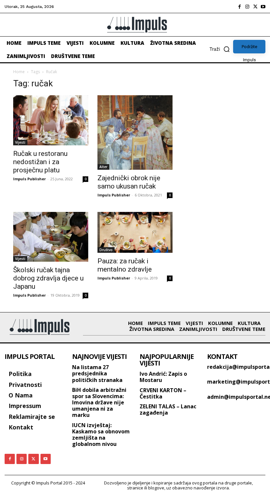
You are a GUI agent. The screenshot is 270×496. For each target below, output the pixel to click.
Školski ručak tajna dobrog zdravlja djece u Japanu (48, 278)
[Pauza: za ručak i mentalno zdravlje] (135, 232)
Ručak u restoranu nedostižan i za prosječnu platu (40, 162)
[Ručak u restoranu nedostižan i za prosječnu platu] (50, 120)
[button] (221, 49)
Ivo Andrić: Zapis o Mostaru (163, 377)
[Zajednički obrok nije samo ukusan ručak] (135, 132)
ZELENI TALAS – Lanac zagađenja (168, 409)
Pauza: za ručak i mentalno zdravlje (124, 265)
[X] (255, 6)
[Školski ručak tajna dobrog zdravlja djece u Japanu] (50, 237)
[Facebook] (239, 6)
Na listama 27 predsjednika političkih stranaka (97, 373)
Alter (103, 166)
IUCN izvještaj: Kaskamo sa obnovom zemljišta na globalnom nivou (101, 435)
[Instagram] (247, 6)
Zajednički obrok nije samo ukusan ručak (128, 182)
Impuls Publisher (29, 178)
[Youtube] (263, 6)
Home (19, 71)
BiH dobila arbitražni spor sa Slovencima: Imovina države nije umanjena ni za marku (99, 402)
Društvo (106, 250)
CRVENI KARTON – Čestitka (163, 393)
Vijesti (20, 142)
